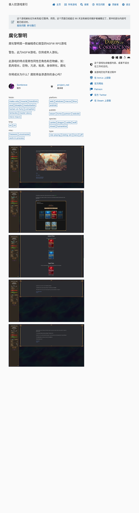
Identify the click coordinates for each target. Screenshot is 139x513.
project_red (63, 84)
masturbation (29, 105)
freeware (13, 134)
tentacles (13, 113)
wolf (74, 122)
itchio (59, 114)
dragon (61, 122)
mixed (52, 126)
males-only (14, 101)
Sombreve (22, 84)
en (10, 125)
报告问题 (21, 25)
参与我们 (31, 25)
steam (52, 114)
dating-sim (67, 135)
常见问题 (100, 4)
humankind (62, 126)
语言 (128, 4)
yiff (81, 135)
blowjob (18, 105)
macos (68, 101)
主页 (58, 4)
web (52, 101)
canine (53, 122)
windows (59, 101)
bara (76, 135)
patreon (67, 114)
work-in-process (16, 138)
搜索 (86, 4)
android (53, 105)
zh (14, 125)
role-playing (55, 135)
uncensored (24, 134)
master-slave (25, 113)
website (76, 114)
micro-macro (15, 117)
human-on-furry (16, 109)
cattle (68, 122)
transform (33, 101)
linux (75, 101)
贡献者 (115, 4)
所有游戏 (72, 4)
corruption (29, 109)
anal (11, 105)
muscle (24, 101)
